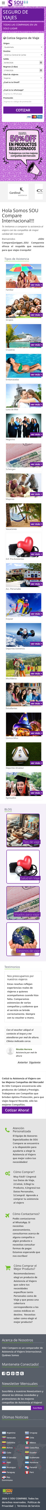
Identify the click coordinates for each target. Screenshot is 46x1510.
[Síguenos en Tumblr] (22, 1373)
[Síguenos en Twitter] (8, 1373)
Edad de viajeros (10, 74)
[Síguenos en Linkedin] (18, 1373)
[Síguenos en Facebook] (4, 1373)
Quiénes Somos (10, 1355)
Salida (6, 59)
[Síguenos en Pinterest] (13, 1373)
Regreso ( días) (10, 66)
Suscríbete (37, 1408)
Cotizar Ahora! (17, 1110)
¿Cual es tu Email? (11, 82)
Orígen (6, 43)
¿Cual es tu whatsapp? (13, 90)
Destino (6, 51)
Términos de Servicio (28, 1505)
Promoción (8, 98)
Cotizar (23, 110)
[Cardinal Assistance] (21, 191)
